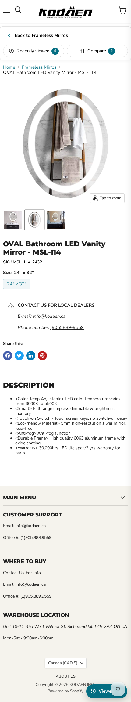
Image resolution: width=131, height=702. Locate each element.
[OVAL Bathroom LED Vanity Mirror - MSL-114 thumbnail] (13, 220)
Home (9, 67)
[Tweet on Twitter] (19, 355)
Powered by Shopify (65, 691)
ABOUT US (66, 676)
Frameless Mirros (39, 67)
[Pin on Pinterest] (42, 355)
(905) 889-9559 (67, 327)
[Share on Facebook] (7, 355)
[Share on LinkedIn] (30, 355)
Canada (62, 663)
